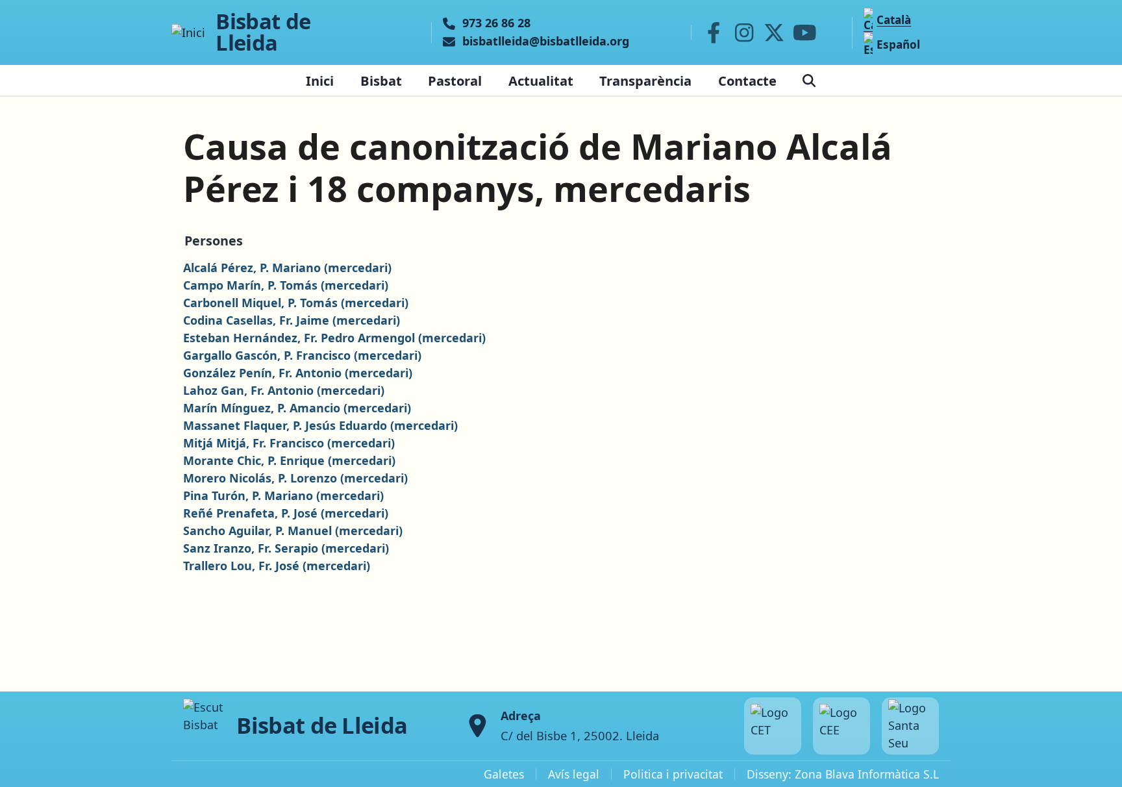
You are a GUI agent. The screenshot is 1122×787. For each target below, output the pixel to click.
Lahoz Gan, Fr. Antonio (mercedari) (283, 390)
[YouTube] (804, 32)
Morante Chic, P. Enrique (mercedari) (289, 460)
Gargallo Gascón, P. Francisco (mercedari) (302, 355)
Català (894, 19)
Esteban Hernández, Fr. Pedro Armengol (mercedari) (334, 337)
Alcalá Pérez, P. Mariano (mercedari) (287, 267)
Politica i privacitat (673, 774)
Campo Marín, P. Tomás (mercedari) (285, 285)
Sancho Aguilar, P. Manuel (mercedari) (293, 530)
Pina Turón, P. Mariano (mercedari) (283, 495)
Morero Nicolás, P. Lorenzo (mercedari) (295, 478)
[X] (775, 32)
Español (898, 44)
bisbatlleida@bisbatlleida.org (545, 41)
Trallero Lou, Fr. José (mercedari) (276, 565)
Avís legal (573, 774)
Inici (320, 80)
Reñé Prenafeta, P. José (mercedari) (285, 513)
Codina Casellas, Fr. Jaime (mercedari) (291, 320)
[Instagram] (744, 32)
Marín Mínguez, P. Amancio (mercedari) (297, 408)
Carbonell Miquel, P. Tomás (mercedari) (295, 302)
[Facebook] (714, 32)
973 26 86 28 (496, 23)
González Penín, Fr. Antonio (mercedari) (297, 373)
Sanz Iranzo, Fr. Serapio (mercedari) (286, 548)
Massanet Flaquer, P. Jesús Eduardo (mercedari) (320, 425)
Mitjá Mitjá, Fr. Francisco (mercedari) (289, 443)
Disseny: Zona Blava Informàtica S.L (843, 774)
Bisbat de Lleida (263, 32)
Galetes (504, 774)
